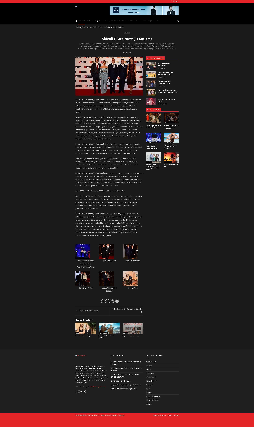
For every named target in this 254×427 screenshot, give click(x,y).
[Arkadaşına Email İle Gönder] (109, 301)
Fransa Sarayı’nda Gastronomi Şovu (164, 82)
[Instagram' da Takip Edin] (174, 1)
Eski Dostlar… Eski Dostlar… (89, 311)
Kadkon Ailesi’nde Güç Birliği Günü (123, 389)
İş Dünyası (90, 21)
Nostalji (149, 392)
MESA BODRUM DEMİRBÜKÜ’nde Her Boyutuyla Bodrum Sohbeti (152, 167)
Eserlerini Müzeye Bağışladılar (164, 64)
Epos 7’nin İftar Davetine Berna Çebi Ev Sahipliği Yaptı (168, 91)
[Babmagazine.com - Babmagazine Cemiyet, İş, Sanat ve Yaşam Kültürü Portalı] (90, 10)
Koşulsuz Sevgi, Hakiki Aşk (171, 165)
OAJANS (107, 415)
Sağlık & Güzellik (113, 21)
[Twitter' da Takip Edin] (177, 1)
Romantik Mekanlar (153, 396)
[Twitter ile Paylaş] (105, 301)
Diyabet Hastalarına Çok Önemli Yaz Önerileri (170, 146)
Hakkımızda (157, 415)
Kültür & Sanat (127, 21)
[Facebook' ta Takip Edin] (171, 1)
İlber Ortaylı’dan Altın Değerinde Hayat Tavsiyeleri (171, 126)
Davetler (81, 21)
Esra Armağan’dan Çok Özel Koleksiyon (153, 126)
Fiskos (144, 21)
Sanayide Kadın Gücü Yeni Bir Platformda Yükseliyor (126, 363)
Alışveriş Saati (153, 21)
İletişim (176, 415)
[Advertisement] (34, 421)
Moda (103, 21)
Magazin (137, 21)
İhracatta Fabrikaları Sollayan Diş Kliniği (165, 73)
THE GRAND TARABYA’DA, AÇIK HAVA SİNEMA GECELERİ (125, 376)
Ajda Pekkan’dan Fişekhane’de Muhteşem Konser (152, 146)
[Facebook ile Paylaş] (101, 301)
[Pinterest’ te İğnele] (113, 301)
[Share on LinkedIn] (117, 301)
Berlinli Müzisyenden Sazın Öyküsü (107, 336)
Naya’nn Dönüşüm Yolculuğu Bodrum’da (126, 385)
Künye (164, 415)
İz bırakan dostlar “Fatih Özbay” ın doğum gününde (126, 369)
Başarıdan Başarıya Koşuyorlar (84, 336)
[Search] (178, 21)
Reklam (170, 415)
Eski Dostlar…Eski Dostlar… (121, 381)
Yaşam (97, 21)
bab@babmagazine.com (98, 387)
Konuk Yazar (167, 162)
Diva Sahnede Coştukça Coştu (166, 100)
